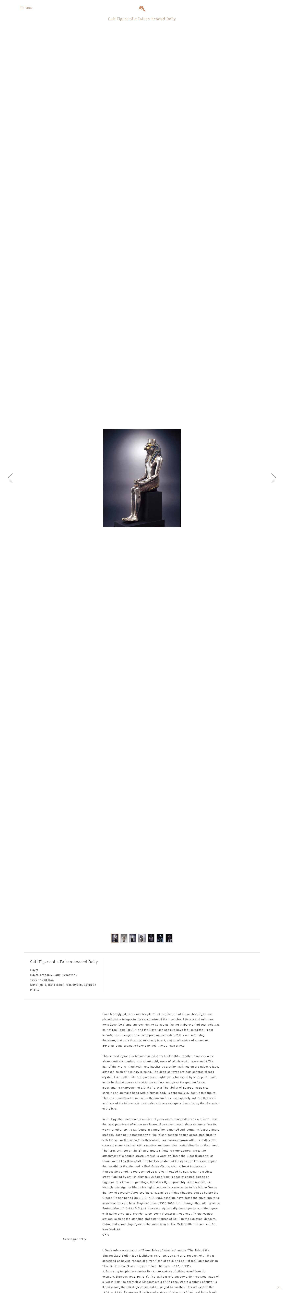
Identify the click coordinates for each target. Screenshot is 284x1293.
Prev (10, 478)
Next (274, 478)
